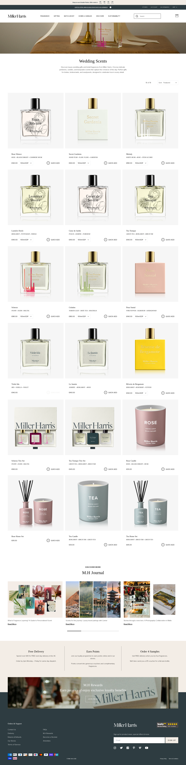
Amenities (46, 741)
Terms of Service (14, 745)
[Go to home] (17, 16)
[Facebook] (128, 748)
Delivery (11, 733)
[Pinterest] (134, 748)
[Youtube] (146, 748)
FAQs (45, 730)
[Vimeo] (140, 748)
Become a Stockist (50, 737)
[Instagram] (115, 748)
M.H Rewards (164, 7)
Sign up (172, 740)
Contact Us (12, 730)
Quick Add (55, 163)
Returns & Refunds (14, 737)
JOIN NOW (93, 699)
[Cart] (177, 15)
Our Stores (12, 741)
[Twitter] (121, 748)
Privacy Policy (163, 758)
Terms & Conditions (173, 758)
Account (154, 7)
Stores (144, 7)
